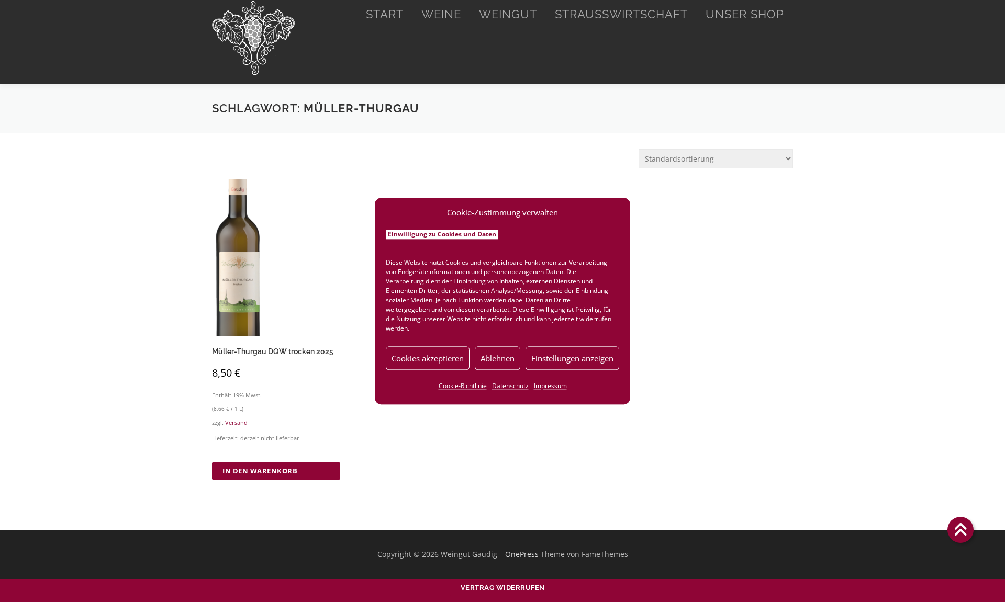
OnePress (522, 554)
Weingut (508, 14)
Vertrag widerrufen (503, 588)
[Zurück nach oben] (960, 530)
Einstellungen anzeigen (572, 358)
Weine (441, 14)
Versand (236, 422)
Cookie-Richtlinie (463, 385)
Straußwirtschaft (621, 14)
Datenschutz (510, 385)
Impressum (550, 385)
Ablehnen (498, 358)
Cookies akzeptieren (428, 358)
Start (385, 14)
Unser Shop (745, 14)
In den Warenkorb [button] (259, 470)
